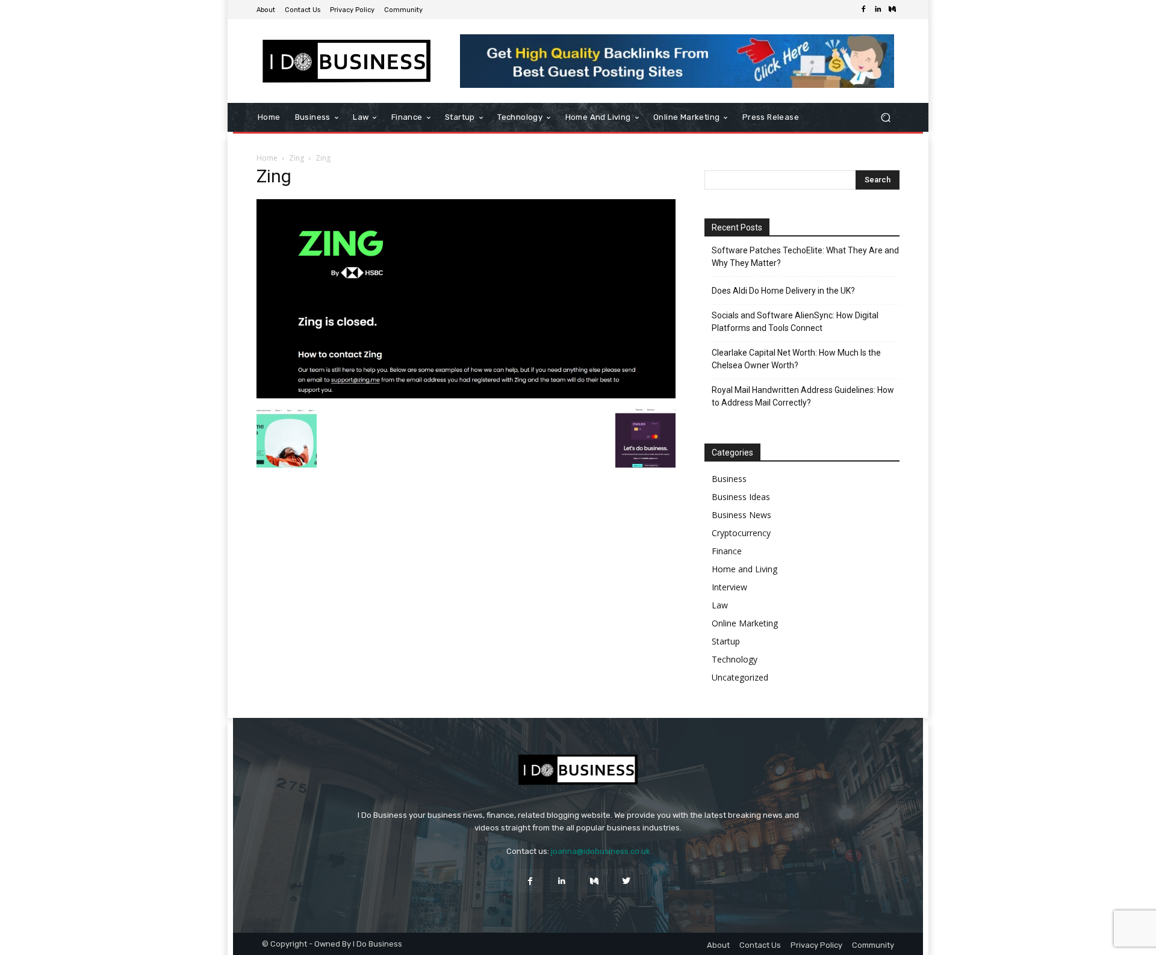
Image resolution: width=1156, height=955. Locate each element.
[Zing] (466, 395)
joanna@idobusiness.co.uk (600, 851)
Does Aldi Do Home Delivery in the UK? (783, 290)
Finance (727, 551)
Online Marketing (745, 623)
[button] (885, 118)
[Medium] (892, 9)
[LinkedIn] (878, 9)
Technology (734, 659)
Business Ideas (741, 496)
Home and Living (744, 569)
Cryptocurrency (741, 533)
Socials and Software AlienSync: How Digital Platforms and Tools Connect (795, 322)
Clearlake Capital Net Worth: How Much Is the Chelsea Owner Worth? (796, 359)
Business (729, 478)
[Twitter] (626, 880)
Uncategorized (740, 677)
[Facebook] (863, 9)
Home (267, 158)
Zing (296, 158)
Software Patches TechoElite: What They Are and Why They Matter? (805, 257)
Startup (726, 641)
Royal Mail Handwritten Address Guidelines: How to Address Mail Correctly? (803, 396)
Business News (741, 515)
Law (720, 605)
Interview (729, 587)
